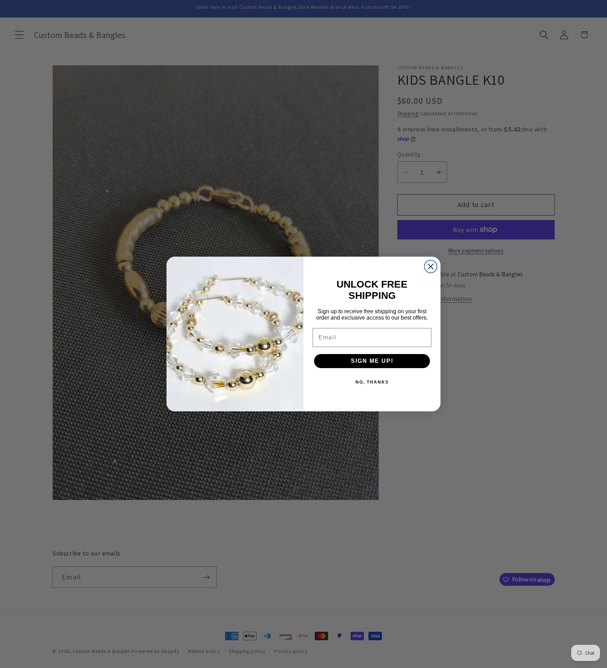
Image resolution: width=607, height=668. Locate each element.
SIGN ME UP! (372, 361)
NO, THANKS (372, 382)
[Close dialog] (430, 266)
